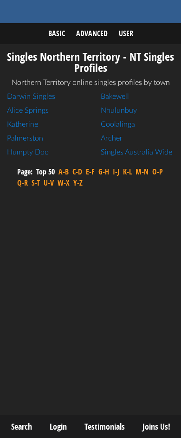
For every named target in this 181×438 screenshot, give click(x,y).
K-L (127, 172)
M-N (142, 172)
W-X (64, 183)
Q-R (22, 183)
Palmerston (25, 138)
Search (21, 426)
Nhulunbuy (119, 110)
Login (58, 426)
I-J (116, 172)
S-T (36, 183)
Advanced (92, 33)
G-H (103, 172)
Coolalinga (118, 124)
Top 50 (45, 172)
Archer (112, 138)
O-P (157, 172)
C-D (77, 172)
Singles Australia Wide (136, 152)
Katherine (22, 124)
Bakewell (115, 96)
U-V (49, 183)
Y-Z (78, 183)
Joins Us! (156, 426)
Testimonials (104, 426)
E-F (90, 172)
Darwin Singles (31, 96)
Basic (56, 33)
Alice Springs (28, 110)
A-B (63, 172)
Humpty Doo (28, 152)
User (126, 33)
